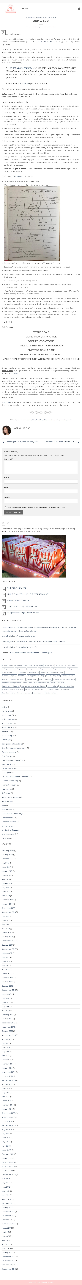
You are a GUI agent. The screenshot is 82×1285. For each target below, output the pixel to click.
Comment (8, 459)
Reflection (6, 793)
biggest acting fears (53, 676)
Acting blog (30, 17)
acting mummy (44, 669)
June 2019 (6, 892)
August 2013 (7, 1130)
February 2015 (7, 1064)
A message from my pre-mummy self (21, 442)
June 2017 (6, 961)
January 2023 (7, 855)
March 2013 (6, 1150)
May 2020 (6, 879)
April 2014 (6, 1097)
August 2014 (7, 1084)
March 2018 (6, 933)
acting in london (8, 669)
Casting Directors (45, 679)
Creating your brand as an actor (64, 679)
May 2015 (5, 1052)
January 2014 (7, 1109)
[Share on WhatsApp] (31, 412)
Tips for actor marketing (12, 814)
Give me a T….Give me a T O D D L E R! (61, 442)
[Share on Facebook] (35, 412)
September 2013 (9, 1125)
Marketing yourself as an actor (12, 689)
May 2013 (5, 1142)
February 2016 (8, 1015)
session (16, 374)
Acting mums (72, 669)
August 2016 (7, 994)
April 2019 (6, 896)
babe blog (22, 676)
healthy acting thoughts (10, 686)
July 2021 (5, 863)
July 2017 (5, 957)
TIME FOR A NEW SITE (16, 588)
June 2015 (6, 1048)
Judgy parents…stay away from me (22, 606)
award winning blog (9, 676)
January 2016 (7, 1019)
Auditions (44, 672)
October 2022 (7, 859)
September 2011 (8, 1224)
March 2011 (6, 1248)
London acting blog (67, 686)
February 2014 (8, 1105)
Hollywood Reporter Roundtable (15, 777)
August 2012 (7, 1179)
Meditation (29, 689)
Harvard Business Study (20, 68)
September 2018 (9, 912)
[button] (25, 8)
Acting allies (7, 711)
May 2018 (5, 924)
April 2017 (6, 970)
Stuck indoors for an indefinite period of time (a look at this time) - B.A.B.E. (33, 628)
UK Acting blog (8, 826)
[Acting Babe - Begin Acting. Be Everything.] (11, 8)
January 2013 (7, 1158)
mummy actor (66, 689)
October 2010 (7, 1265)
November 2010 (8, 1261)
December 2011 (8, 1212)
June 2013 (6, 1138)
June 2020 (6, 875)
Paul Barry (6, 693)
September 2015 (9, 1035)
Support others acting (24, 693)
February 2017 (7, 978)
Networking (7, 789)
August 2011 (7, 1228)
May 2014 (6, 1093)
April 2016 (6, 1011)
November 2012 (8, 1166)
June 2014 (6, 1089)
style (13, 693)
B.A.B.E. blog (7, 736)
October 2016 (7, 986)
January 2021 (7, 871)
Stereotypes (7, 801)
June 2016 (6, 1002)
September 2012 (9, 1175)
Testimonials (7, 809)
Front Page (40, 17)
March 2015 (6, 1060)
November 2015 (8, 1027)
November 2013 (8, 1117)
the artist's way (39, 693)
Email (7, 487)
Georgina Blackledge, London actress (23, 613)
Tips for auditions (9, 822)
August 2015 (7, 1039)
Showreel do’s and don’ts (26, 647)
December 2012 (8, 1162)
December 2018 (8, 908)
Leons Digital (7, 636)
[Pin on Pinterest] (47, 412)
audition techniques (57, 672)
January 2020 (7, 883)
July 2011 (5, 1232)
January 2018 (7, 937)
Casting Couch (32, 679)
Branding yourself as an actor (14, 748)
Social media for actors (11, 797)
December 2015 (8, 1023)
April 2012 (6, 1195)
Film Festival (7, 756)
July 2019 (5, 888)
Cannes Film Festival (17, 679)
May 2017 (5, 965)
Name (7, 477)
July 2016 (5, 998)
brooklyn (5, 679)
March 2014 (6, 1101)
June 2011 (6, 1236)
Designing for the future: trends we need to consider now (40, 642)
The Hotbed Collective (43, 42)
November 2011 (8, 1216)
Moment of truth (9, 785)
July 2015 (5, 1043)
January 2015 (7, 1068)
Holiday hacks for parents (18, 600)
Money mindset (53, 689)
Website (7, 497)
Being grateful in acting (36, 676)
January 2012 (7, 1207)
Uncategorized (8, 834)
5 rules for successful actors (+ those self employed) (30, 653)
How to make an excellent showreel (33, 686)
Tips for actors (50, 17)
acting (4, 665)
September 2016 (9, 990)
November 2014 (8, 1072)
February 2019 (8, 900)
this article (23, 83)
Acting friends (61, 665)
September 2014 (9, 1080)
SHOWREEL (18, 176)
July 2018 (5, 916)
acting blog (28, 665)
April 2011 (5, 1244)
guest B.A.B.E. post (57, 682)
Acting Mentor (50, 27)
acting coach (49, 665)
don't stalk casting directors (11, 682)
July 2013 (5, 1134)
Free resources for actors (12, 760)
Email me (6, 402)
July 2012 (5, 1183)
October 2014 (7, 1076)
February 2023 (8, 851)
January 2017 (7, 982)
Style (4, 805)
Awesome (6, 732)
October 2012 (7, 1171)
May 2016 (5, 1006)
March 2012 (6, 1199)
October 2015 (7, 1031)
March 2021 (6, 867)
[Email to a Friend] (43, 412)
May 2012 (5, 1191)
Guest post (6, 773)
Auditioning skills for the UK (29, 672)
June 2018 (6, 920)
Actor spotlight (8, 728)
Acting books (38, 665)
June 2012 (6, 1187)
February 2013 (7, 1154)
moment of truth (40, 689)
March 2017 (6, 974)
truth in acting (51, 693)
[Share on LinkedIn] (50, 412)
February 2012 (7, 1203)
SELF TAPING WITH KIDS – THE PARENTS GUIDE (27, 594)
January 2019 (7, 904)
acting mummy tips (59, 669)
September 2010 (9, 1269)
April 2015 (6, 1056)
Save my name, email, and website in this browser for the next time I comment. (37, 507)
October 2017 (7, 945)
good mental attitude (41, 682)
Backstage (6, 740)
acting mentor (21, 669)
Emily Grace (27, 682)
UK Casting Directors (10, 830)
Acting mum (7, 723)
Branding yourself (68, 676)
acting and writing (15, 665)
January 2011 (7, 1253)
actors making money (10, 672)
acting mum (32, 669)
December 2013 (8, 1113)
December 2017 (8, 941)
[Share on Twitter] (39, 412)
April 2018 (6, 929)
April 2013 (6, 1146)
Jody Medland (53, 686)
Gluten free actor (9, 768)
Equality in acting (9, 752)
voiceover (6, 838)
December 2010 (8, 1257)
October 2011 (7, 1220)
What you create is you (25, 636)
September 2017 (9, 949)
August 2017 (7, 953)
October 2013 (7, 1121)
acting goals (67, 420)
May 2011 (5, 1240)
